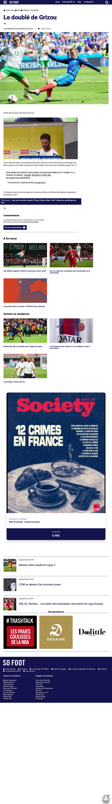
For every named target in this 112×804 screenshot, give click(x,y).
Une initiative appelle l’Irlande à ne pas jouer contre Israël (23, 245)
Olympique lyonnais (43, 682)
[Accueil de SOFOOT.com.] (31, 2)
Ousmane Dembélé (10, 688)
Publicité (103, 669)
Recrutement (30, 671)
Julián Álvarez (8, 684)
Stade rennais (41, 696)
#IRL (49, 175)
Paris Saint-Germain (43, 680)
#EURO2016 (37, 175)
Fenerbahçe (40, 686)
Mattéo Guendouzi (9, 680)
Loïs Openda (7, 690)
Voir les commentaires (13, 227)
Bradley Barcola (8, 682)
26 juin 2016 (40, 182)
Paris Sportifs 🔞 (68, 2)
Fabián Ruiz (7, 696)
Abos (79, 2)
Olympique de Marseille (44, 688)
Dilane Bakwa (8, 695)
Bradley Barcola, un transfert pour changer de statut (24, 319)
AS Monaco (40, 695)
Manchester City (42, 692)
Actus (58, 2)
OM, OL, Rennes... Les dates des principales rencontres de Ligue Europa (31, 596)
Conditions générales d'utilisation (83, 669)
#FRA (44, 175)
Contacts (23, 669)
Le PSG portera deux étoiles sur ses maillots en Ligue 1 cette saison (70, 320)
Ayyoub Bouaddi (9, 692)
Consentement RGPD (13, 671)
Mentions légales (59, 669)
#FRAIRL (27, 175)
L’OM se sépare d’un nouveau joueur (17, 577)
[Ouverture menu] (5, 2)
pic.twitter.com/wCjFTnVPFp (18, 178)
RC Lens (39, 690)
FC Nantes (39, 699)
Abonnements (10, 669)
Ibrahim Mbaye (8, 686)
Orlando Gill (7, 699)
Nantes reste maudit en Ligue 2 (15, 557)
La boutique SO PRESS (40, 669)
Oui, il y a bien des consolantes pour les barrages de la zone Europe (70, 245)
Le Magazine (88, 2)
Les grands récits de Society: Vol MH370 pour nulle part (25, 279)
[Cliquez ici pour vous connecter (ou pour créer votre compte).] (106, 798)
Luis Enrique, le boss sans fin (14, 355)
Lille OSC (39, 684)
